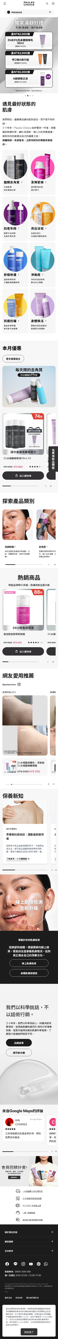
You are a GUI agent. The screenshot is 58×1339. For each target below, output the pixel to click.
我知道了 (29, 1332)
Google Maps (36, 1119)
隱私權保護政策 (32, 1297)
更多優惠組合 (13, 359)
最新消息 (8, 1297)
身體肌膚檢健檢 (29, 973)
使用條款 (19, 1297)
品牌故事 (19, 1043)
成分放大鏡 (19, 1052)
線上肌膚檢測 (29, 963)
